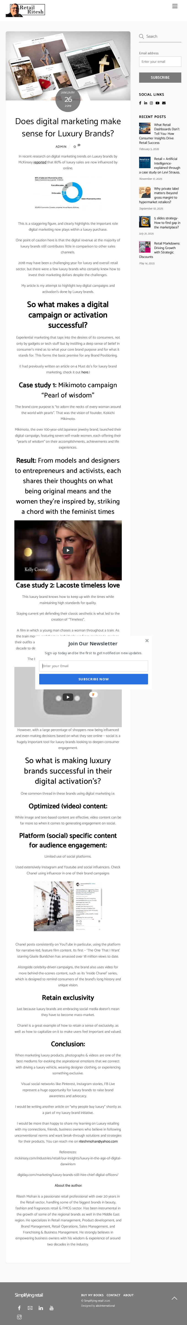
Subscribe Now (93, 679)
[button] (93, 643)
